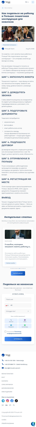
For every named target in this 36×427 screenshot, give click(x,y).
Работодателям (7, 391)
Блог (3, 377)
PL (14, 405)
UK (3, 405)
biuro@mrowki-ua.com (12, 368)
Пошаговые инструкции (9, 44)
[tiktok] (16, 400)
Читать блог (18, 273)
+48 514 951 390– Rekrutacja (14, 360)
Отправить (18, 339)
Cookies (4, 419)
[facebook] (11, 400)
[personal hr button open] (33, 424)
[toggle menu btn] (32, 2)
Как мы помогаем (7, 373)
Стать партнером (7, 384)
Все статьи (8, 8)
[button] (7, 305)
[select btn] (28, 2)
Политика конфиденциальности (12, 416)
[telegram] (3, 400)
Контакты (5, 381)
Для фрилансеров (7, 388)
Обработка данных (8, 423)
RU (7, 405)
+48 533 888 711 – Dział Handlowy (16, 364)
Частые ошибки (10, 263)
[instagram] (7, 400)
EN (10, 405)
